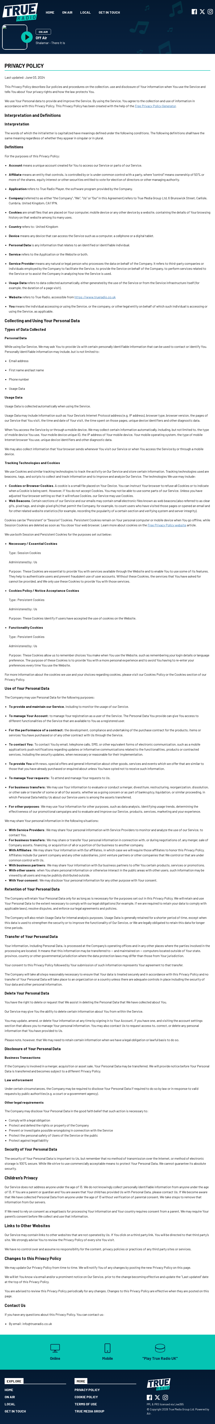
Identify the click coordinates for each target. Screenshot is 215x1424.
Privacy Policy (87, 1390)
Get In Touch (109, 12)
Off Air (41, 37)
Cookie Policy (86, 1397)
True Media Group (89, 1411)
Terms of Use (86, 1404)
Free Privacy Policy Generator (155, 106)
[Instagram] (210, 13)
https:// (80, 297)
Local (85, 12)
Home (50, 12)
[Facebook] (194, 13)
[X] (202, 13)
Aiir (149, 1413)
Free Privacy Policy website (167, 525)
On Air (67, 12)
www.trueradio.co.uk (101, 297)
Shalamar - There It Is (50, 43)
